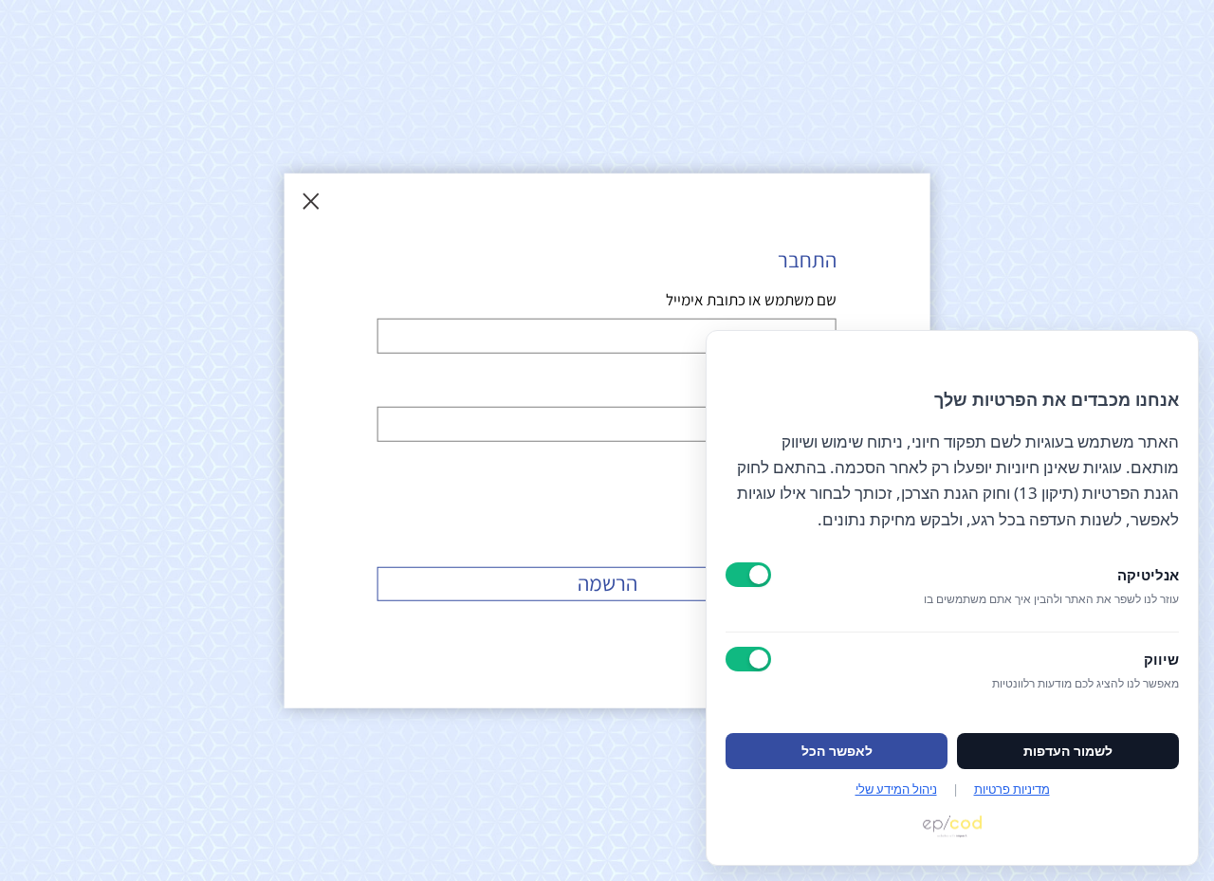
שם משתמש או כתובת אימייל (751, 299)
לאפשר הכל (837, 751)
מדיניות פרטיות (1012, 789)
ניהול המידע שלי (896, 789)
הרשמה (607, 582)
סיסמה (816, 388)
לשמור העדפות (1068, 751)
